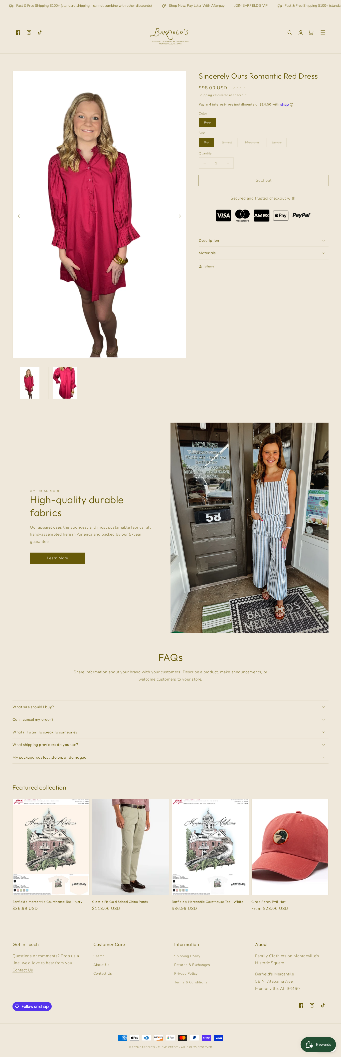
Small (227, 142)
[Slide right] (180, 216)
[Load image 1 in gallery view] (30, 383)
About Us (101, 964)
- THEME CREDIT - (168, 1047)
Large (277, 142)
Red (207, 122)
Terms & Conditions (190, 982)
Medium (252, 142)
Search (99, 956)
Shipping (205, 95)
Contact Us (22, 970)
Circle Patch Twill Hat (268, 902)
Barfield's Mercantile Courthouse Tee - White (207, 902)
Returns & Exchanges (192, 964)
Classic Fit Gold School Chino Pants (120, 902)
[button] (290, 32)
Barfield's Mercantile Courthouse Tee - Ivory (47, 902)
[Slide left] (19, 216)
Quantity (205, 153)
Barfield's (147, 1047)
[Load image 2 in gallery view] (64, 383)
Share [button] (209, 266)
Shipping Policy (187, 956)
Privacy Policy (185, 973)
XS (206, 142)
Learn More (57, 558)
